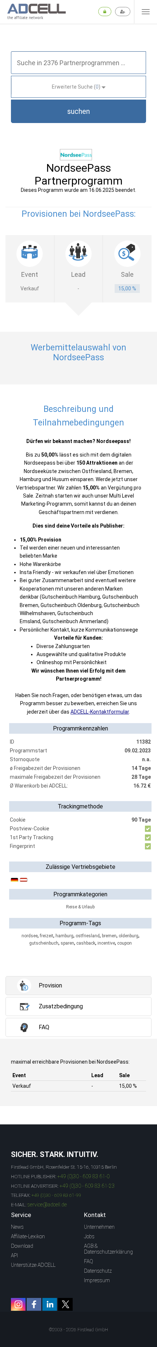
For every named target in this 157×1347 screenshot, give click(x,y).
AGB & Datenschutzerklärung (108, 1249)
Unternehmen (99, 1227)
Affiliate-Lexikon (28, 1236)
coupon (124, 943)
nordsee (30, 935)
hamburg (64, 935)
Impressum (97, 1280)
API (14, 1255)
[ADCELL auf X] (65, 1304)
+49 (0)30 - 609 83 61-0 (83, 1176)
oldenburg (128, 935)
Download (22, 1246)
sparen (67, 943)
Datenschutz (98, 1271)
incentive (106, 943)
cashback (85, 943)
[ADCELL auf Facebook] (34, 1304)
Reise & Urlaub (80, 906)
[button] (78, 111)
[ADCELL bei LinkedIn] (49, 1304)
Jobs (89, 1236)
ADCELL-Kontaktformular (99, 712)
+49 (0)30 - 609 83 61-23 (87, 1186)
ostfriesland (88, 935)
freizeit (46, 935)
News (17, 1227)
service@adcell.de (47, 1205)
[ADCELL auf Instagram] (18, 1304)
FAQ (88, 1261)
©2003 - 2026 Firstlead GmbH (78, 1329)
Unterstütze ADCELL (33, 1265)
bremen (109, 935)
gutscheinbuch (43, 943)
